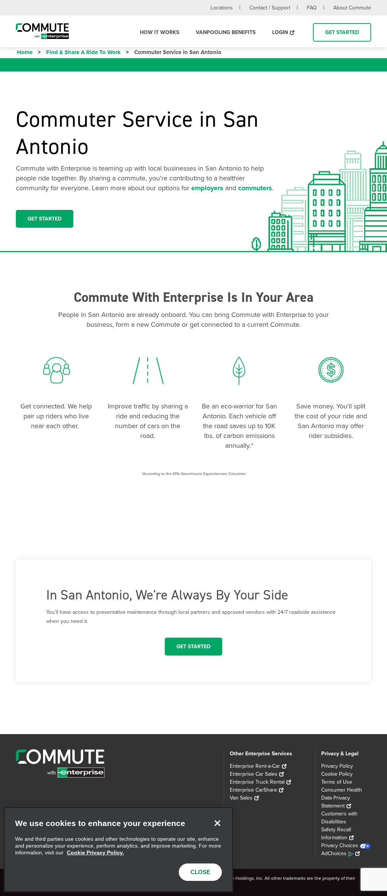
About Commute (352, 8)
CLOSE (200, 872)
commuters (255, 188)
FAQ (312, 8)
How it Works (159, 32)
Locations (222, 8)
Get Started (342, 32)
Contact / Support (269, 8)
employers (207, 188)
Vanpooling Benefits (225, 32)
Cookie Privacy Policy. (95, 852)
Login (280, 32)
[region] (118, 849)
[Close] (217, 823)
